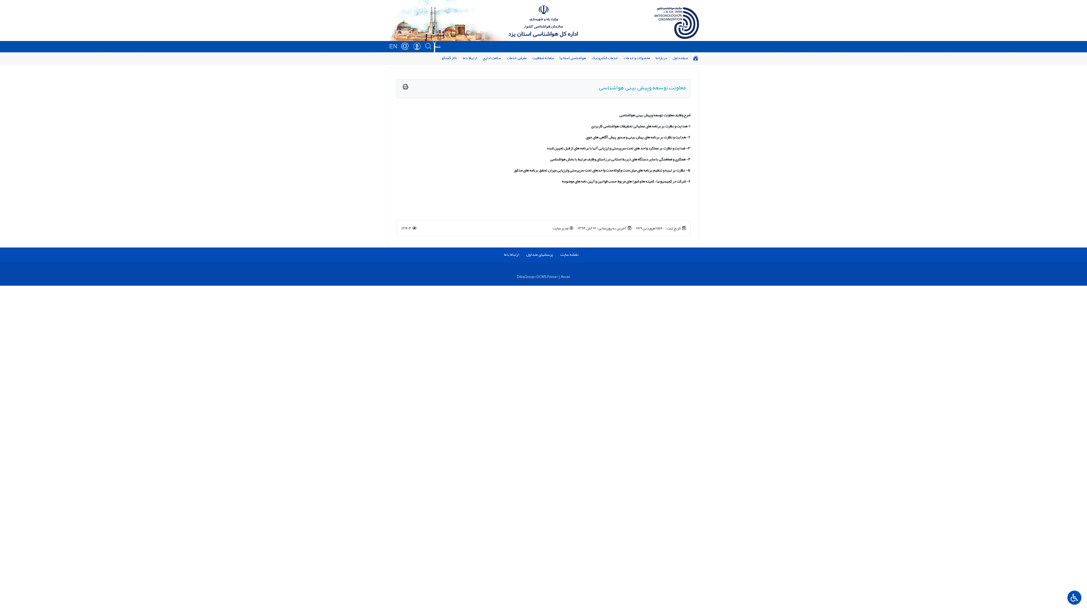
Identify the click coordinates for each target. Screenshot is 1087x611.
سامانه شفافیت (543, 58)
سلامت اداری (492, 58)
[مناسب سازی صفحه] (1073, 597)
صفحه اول (680, 58)
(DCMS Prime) (546, 277)
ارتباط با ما (470, 58)
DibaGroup (526, 277)
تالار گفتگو (449, 58)
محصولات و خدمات (637, 58)
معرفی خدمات (517, 58)
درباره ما (661, 58)
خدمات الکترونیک (605, 58)
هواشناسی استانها (573, 58)
